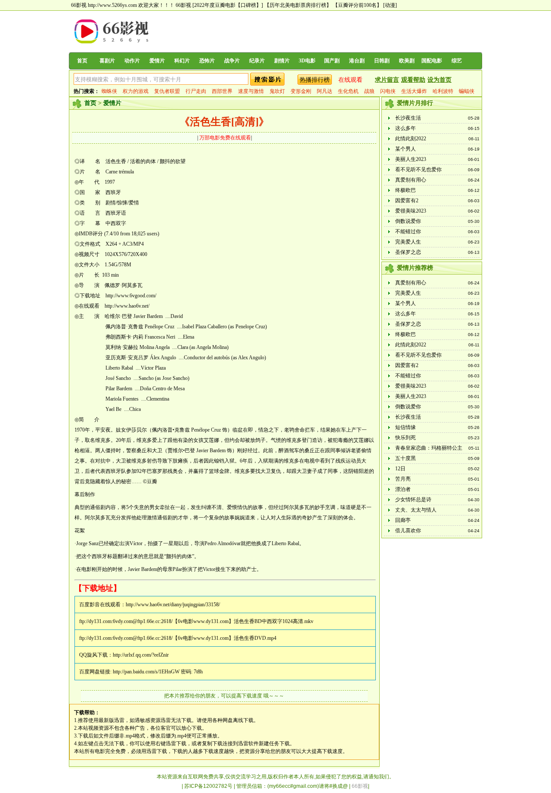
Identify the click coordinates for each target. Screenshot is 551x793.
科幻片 (182, 61)
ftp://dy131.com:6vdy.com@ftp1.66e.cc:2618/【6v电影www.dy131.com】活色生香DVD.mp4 (177, 638)
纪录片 (257, 61)
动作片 (132, 61)
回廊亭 (403, 520)
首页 (82, 61)
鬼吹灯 (277, 91)
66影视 (183, 5)
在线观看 (350, 80)
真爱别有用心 (410, 180)
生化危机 (348, 91)
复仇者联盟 (167, 91)
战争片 (232, 61)
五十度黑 (405, 458)
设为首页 (439, 80)
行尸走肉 (196, 91)
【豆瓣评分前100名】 (357, 5)
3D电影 (307, 61)
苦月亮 (403, 479)
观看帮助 (413, 80)
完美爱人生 (408, 242)
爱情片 (157, 61)
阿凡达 (324, 91)
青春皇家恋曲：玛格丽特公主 (428, 448)
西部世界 (222, 91)
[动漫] (390, 5)
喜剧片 (107, 61)
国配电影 (431, 61)
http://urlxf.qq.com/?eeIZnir (141, 655)
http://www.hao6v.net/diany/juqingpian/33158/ (173, 605)
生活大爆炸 (414, 91)
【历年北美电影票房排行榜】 (297, 5)
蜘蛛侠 (109, 91)
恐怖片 (207, 61)
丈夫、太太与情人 (415, 510)
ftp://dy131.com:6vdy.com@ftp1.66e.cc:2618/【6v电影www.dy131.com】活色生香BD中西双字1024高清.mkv (196, 621)
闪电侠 (388, 91)
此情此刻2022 (410, 139)
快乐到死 (405, 438)
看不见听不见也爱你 (418, 170)
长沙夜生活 (408, 118)
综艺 (457, 61)
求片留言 (387, 80)
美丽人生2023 (410, 159)
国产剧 (332, 61)
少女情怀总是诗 (413, 500)
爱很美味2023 (410, 211)
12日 (400, 469)
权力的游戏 (136, 91)
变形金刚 (301, 91)
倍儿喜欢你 (408, 531)
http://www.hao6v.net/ (127, 306)
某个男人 (405, 149)
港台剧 (357, 61)
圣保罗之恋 (408, 252)
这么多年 (405, 128)
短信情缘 (405, 427)
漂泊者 (403, 489)
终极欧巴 (405, 190)
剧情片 (282, 61)
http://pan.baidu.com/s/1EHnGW (146, 672)
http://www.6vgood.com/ (130, 296)
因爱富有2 (406, 200)
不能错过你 (408, 231)
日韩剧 (382, 61)
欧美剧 (407, 61)
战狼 (369, 91)
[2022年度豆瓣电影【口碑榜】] (227, 5)
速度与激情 (251, 91)
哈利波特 (443, 91)
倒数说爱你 (408, 221)
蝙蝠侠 (466, 91)
